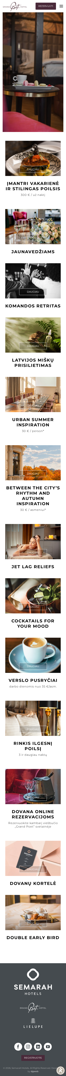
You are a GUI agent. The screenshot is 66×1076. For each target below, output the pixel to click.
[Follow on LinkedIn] (38, 1047)
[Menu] (61, 6)
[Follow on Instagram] (28, 1047)
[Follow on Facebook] (18, 1047)
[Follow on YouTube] (48, 1047)
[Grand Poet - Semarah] (15, 7)
